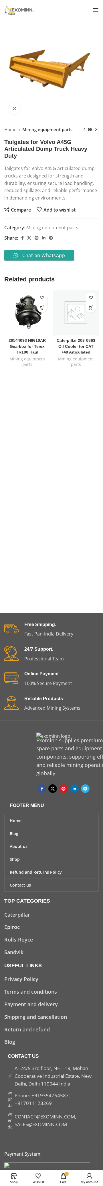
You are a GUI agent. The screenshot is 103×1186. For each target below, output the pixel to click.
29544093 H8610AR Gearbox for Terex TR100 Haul (27, 346)
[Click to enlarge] (14, 109)
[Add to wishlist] (42, 298)
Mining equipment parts (47, 129)
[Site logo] (19, 9)
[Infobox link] (51, 630)
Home (10, 129)
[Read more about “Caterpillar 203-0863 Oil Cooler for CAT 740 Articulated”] (91, 308)
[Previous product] (84, 129)
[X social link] (29, 238)
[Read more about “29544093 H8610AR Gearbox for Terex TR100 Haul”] (42, 308)
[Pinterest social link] (36, 238)
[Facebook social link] (22, 238)
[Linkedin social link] (43, 238)
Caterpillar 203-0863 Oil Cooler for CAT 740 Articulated (76, 346)
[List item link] (51, 915)
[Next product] (96, 129)
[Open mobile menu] (96, 10)
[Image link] (47, 1166)
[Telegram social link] (51, 238)
